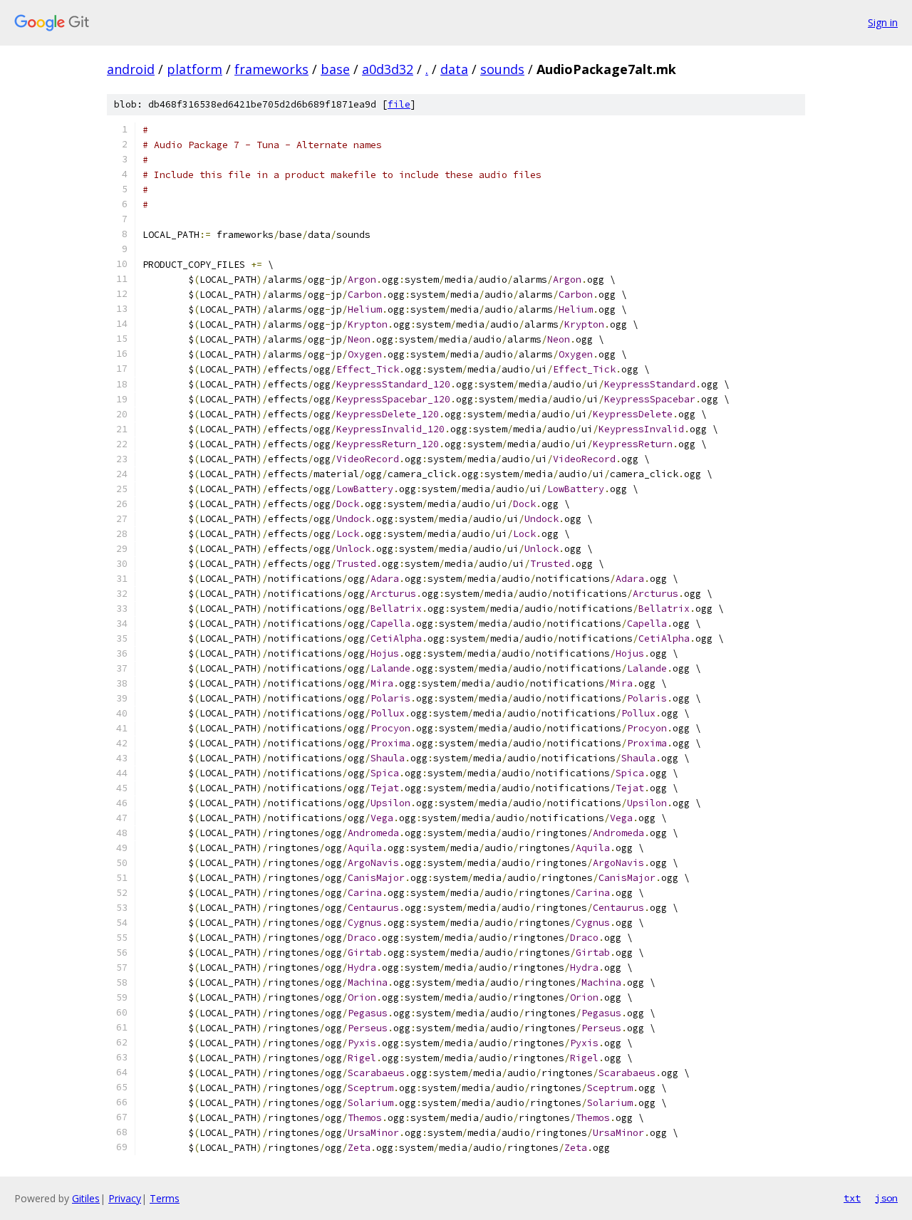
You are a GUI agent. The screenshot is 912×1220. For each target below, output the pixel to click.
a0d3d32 (387, 69)
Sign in (883, 22)
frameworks (271, 69)
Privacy (124, 1198)
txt (852, 1198)
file (399, 104)
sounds (502, 69)
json (886, 1198)
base (335, 69)
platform (194, 69)
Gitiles (86, 1198)
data (454, 69)
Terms (165, 1198)
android (131, 69)
